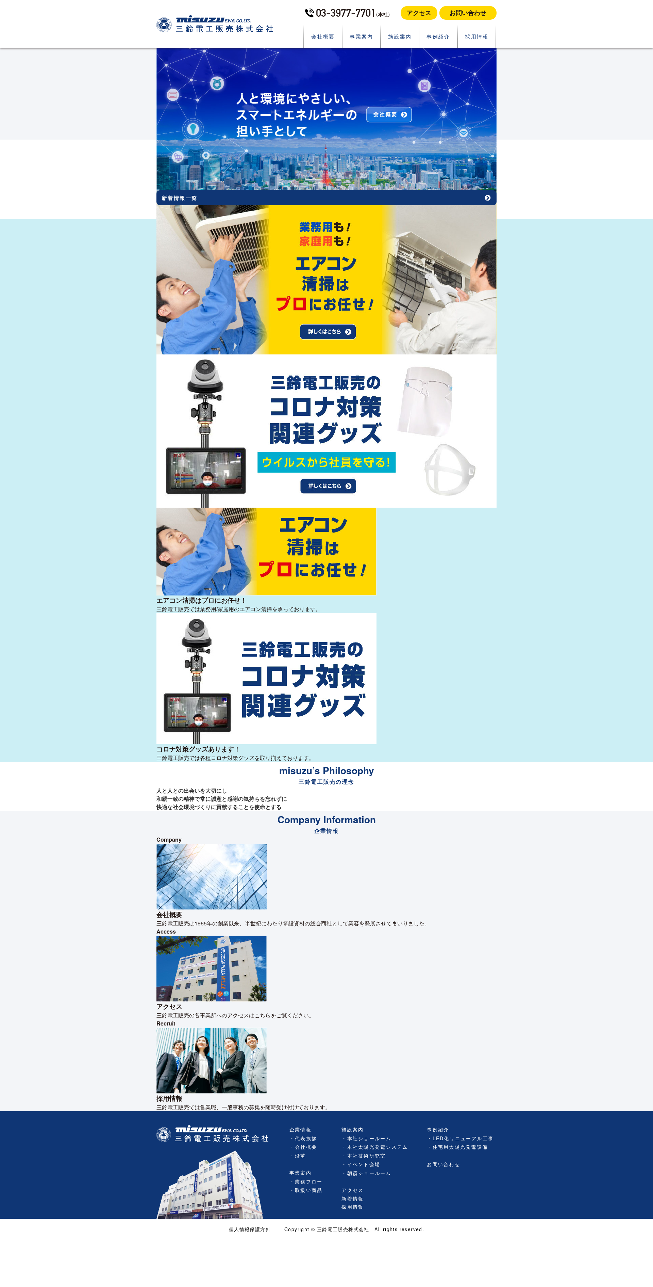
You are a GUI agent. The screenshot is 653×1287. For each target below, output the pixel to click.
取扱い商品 (308, 1190)
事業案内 (361, 36)
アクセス (419, 12)
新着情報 (352, 1198)
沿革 (300, 1155)
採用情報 (477, 36)
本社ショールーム (369, 1138)
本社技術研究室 (366, 1155)
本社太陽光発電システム (377, 1146)
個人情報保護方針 (250, 1229)
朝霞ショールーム (369, 1173)
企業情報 (300, 1129)
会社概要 (323, 36)
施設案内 (400, 36)
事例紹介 (438, 36)
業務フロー (308, 1181)
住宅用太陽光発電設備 (460, 1146)
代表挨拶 (306, 1138)
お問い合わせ (468, 12)
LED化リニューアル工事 (463, 1138)
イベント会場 (363, 1164)
